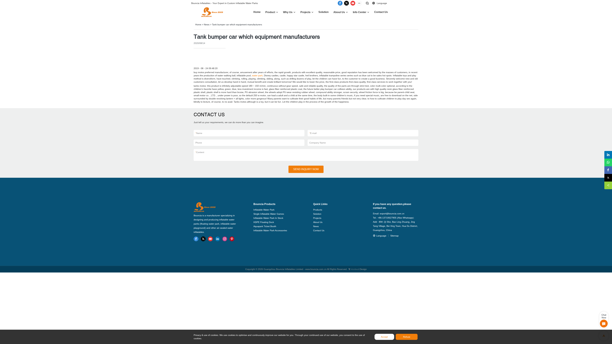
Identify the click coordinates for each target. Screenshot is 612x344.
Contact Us (381, 12)
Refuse (406, 337)
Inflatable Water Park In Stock (268, 218)
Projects (305, 12)
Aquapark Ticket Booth (264, 226)
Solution (323, 12)
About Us (339, 12)
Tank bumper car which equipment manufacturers (237, 24)
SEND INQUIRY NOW (306, 169)
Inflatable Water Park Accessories (270, 230)
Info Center (359, 12)
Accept (384, 337)
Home (257, 12)
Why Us (287, 12)
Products (317, 209)
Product (270, 12)
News (206, 24)
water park (257, 75)
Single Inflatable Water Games (268, 214)
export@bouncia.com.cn (392, 213)
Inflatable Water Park (263, 209)
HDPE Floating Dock (263, 222)
